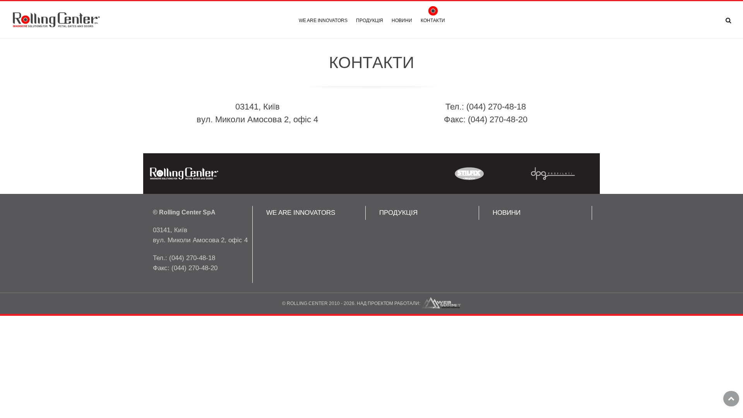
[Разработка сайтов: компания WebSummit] (441, 303)
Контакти (433, 20)
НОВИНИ (506, 212)
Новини (402, 20)
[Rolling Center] (56, 20)
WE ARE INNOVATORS (300, 212)
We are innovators (323, 20)
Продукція (369, 20)
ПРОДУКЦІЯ (398, 212)
